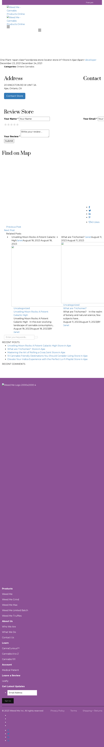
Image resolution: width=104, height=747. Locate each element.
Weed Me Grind (10, 599)
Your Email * (90, 119)
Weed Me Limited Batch (15, 610)
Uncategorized (22, 308)
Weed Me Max (10, 605)
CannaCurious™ (11, 648)
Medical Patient (10, 670)
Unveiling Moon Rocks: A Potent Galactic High (31, 313)
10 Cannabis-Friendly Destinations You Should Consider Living (47, 356)
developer (90, 60)
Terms (73, 710)
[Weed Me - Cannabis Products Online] (16, 10)
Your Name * (11, 119)
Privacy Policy (57, 710)
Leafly (5, 681)
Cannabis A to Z (10, 654)
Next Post (9, 230)
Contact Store (14, 95)
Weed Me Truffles (12, 616)
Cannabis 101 (8, 659)
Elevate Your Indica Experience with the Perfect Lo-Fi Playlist (47, 359)
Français (89, 2)
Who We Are (9, 626)
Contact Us (8, 637)
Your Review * (12, 136)
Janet (20, 240)
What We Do (9, 632)
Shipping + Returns (92, 710)
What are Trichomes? (26, 349)
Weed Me (7, 594)
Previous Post (13, 227)
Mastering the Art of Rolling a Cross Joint (36, 352)
